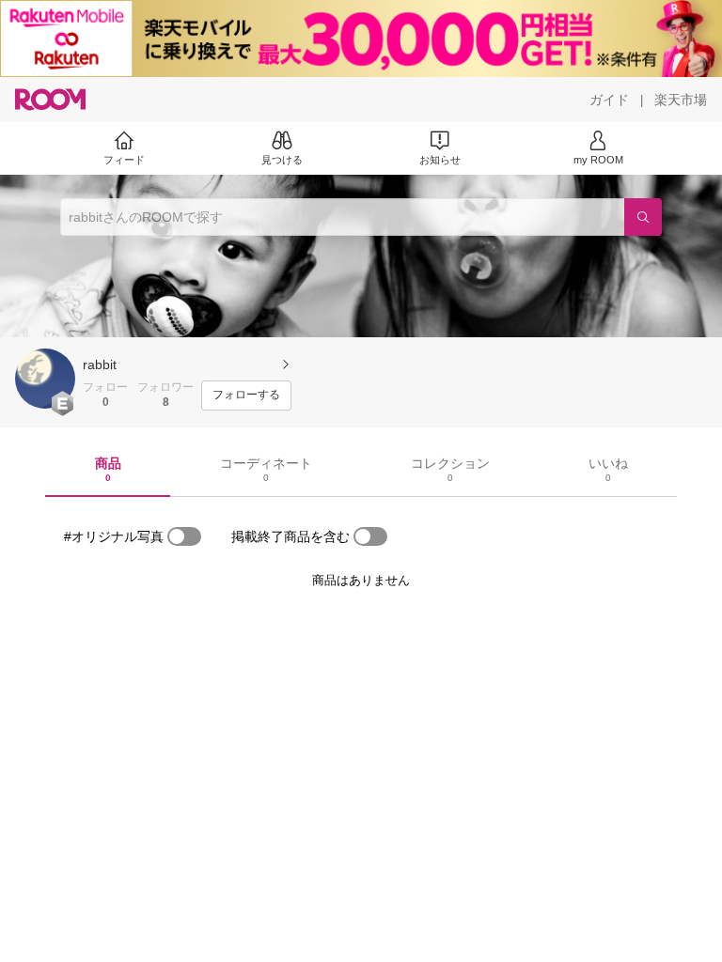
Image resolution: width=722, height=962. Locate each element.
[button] (45, 379)
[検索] (643, 217)
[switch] (184, 536)
